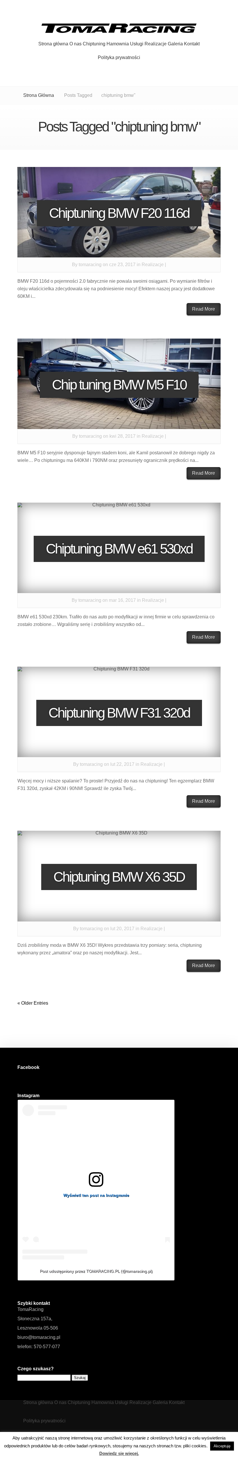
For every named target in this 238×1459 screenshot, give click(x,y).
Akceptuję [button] (222, 1446)
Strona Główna (38, 95)
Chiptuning (94, 44)
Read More (203, 309)
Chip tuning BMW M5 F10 (119, 384)
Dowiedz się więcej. (119, 1453)
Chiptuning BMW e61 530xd (119, 548)
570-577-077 (47, 1346)
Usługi (136, 44)
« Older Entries (32, 1003)
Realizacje (156, 44)
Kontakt (192, 44)
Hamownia (118, 44)
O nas (75, 44)
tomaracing (90, 264)
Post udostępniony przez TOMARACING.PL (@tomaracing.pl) (96, 1271)
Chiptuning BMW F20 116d (119, 213)
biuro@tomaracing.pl (38, 1337)
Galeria (175, 44)
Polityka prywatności (119, 57)
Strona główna (53, 44)
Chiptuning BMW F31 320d (119, 712)
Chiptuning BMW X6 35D (119, 877)
